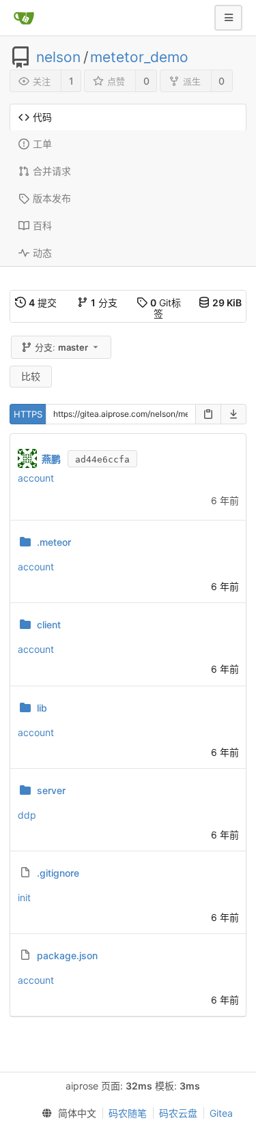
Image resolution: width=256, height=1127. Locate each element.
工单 (42, 143)
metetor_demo (139, 57)
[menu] (66, 1113)
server (51, 790)
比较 (30, 376)
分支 (104, 302)
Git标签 (165, 308)
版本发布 (52, 198)
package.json (67, 955)
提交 (43, 302)
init (24, 897)
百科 (42, 225)
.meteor (54, 542)
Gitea (221, 1113)
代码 (42, 117)
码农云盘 (178, 1113)
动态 (42, 253)
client (49, 624)
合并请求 (52, 171)
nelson (58, 57)
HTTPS (28, 414)
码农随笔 (128, 1113)
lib (42, 708)
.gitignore (58, 873)
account (36, 478)
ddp (27, 815)
